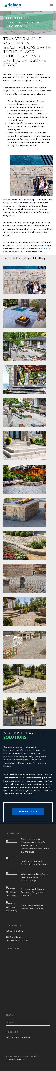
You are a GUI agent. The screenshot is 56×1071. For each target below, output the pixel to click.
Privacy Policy (12, 1037)
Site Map (25, 1037)
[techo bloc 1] (28, 712)
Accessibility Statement (15, 1059)
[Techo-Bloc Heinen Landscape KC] (28, 446)
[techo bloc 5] (28, 579)
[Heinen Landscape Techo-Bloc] (28, 479)
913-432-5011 (15, 931)
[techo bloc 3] (28, 380)
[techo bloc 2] (28, 280)
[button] (51, 5)
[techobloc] (28, 513)
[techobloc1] (28, 313)
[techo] (28, 546)
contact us (17, 252)
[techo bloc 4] (28, 347)
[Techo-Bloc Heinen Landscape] (28, 413)
